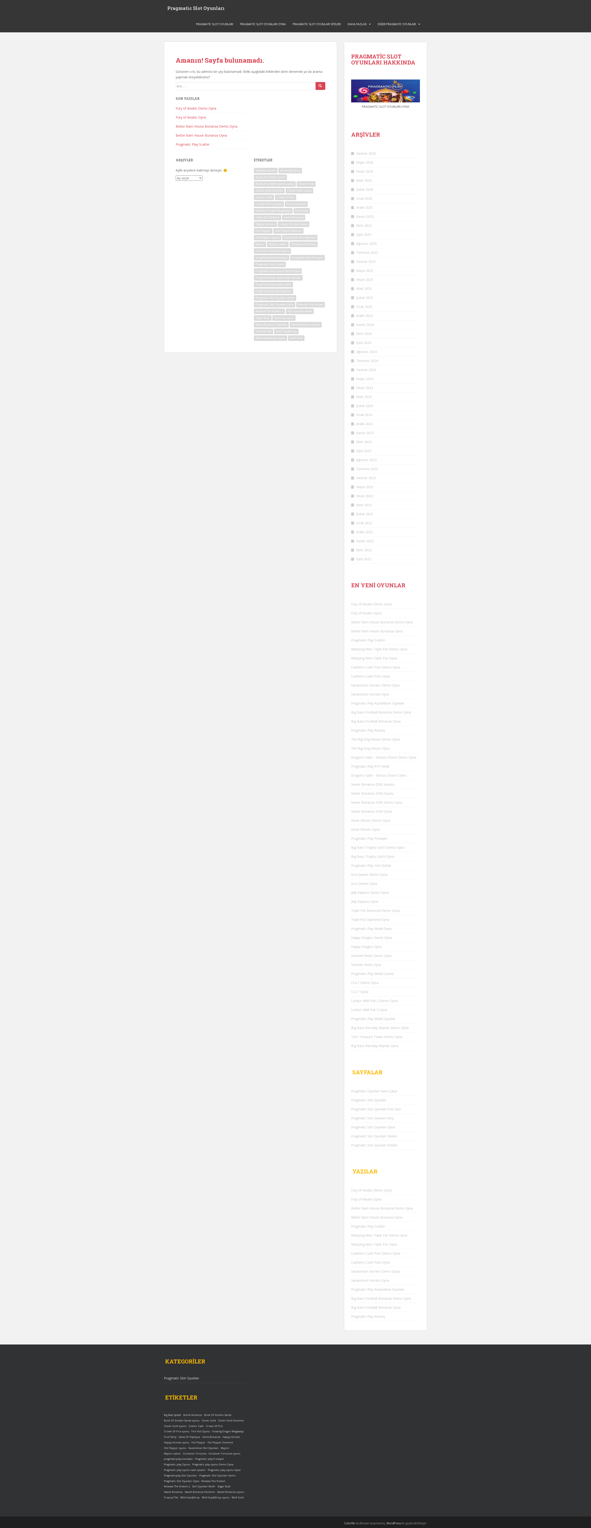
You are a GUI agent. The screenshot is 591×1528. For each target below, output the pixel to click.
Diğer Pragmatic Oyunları (397, 24)
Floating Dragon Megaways (273, 211)
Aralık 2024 (364, 315)
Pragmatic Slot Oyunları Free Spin (376, 1109)
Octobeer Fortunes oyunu (272, 251)
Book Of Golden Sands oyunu (275, 184)
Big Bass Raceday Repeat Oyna (374, 1046)
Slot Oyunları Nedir (299, 311)
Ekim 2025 (364, 225)
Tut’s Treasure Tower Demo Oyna (376, 1037)
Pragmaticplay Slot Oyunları (274, 291)
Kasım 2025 (365, 216)
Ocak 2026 (364, 198)
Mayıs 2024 (364, 379)
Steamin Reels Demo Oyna (371, 955)
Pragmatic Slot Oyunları (196, 8)
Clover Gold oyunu (299, 191)
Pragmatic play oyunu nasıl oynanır (278, 278)
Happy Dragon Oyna (366, 946)
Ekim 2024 (364, 333)
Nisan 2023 (364, 496)
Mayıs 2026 (364, 162)
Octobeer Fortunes (303, 244)
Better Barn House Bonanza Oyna (201, 135)
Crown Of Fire (286, 197)
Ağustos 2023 (366, 460)
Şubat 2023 (364, 514)
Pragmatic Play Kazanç (368, 730)
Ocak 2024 (364, 415)
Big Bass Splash (266, 170)
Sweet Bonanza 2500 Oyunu (372, 793)
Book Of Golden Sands (270, 177)
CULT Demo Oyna (365, 982)
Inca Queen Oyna (364, 883)
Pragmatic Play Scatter (193, 144)
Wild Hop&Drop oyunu (271, 338)
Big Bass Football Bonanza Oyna (376, 721)
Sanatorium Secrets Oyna (370, 694)
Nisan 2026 (364, 171)
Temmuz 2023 (367, 469)
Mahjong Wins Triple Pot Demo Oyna (379, 649)
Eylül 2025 (363, 234)
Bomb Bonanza (290, 170)
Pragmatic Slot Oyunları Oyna (263, 24)
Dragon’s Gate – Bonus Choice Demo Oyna (383, 757)
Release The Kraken (310, 304)
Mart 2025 (364, 288)
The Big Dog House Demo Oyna (375, 739)
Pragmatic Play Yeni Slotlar (371, 865)
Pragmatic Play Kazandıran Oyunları (377, 703)
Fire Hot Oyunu (296, 204)
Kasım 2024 (365, 324)
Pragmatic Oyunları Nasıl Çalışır (374, 1091)
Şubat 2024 (364, 406)
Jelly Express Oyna (364, 901)
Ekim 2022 (364, 550)
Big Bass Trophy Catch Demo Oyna (377, 847)
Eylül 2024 (363, 342)
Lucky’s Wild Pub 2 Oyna (369, 1009)
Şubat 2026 (364, 189)
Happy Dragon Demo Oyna (371, 937)
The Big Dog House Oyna (370, 748)
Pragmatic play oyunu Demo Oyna (278, 271)
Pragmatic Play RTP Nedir (370, 766)
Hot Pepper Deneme (288, 231)
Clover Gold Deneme (269, 191)
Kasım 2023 (365, 433)
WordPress (393, 1523)
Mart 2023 (364, 505)
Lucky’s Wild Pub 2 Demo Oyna (374, 1000)
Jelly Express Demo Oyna (370, 892)
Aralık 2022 (364, 532)
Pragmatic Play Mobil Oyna (371, 928)
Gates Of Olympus (268, 217)
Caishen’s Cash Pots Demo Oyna (375, 667)
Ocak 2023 (364, 523)
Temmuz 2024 (367, 360)
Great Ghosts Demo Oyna (370, 820)
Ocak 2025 (364, 306)
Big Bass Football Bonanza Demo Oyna (381, 712)
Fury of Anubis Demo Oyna (196, 108)
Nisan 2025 (364, 279)
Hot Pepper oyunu (268, 237)
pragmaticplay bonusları (272, 258)
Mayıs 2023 (364, 487)
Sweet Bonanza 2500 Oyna (371, 811)
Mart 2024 (364, 397)
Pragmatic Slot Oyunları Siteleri (317, 24)
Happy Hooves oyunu (293, 224)
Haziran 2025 (366, 261)
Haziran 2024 (366, 369)
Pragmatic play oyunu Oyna (273, 284)
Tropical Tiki (263, 331)
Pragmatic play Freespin (307, 258)
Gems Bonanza (294, 217)
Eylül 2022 (363, 559)
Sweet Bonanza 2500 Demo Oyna (376, 802)
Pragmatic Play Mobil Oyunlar (373, 1019)
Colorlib (349, 1523)
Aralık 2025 (364, 207)
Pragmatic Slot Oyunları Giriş (372, 1118)
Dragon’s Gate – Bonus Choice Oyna (378, 775)
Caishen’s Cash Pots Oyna (370, 676)
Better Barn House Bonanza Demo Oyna (206, 126)
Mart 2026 (364, 180)
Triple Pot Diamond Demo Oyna (375, 910)
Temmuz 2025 (367, 252)
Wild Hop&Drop (286, 331)
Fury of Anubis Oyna (191, 117)
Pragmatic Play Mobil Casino (372, 973)
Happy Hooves (265, 224)
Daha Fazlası (357, 24)
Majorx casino (278, 244)
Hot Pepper (263, 231)
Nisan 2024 (364, 388)
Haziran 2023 (366, 478)
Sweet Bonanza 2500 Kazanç (373, 784)
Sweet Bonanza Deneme (271, 325)
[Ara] (320, 86)
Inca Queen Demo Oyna (369, 874)
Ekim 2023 (364, 442)
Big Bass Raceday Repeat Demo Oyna (380, 1028)
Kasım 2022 (365, 541)
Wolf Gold (296, 338)
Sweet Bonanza (284, 318)
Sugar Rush (263, 318)
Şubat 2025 (364, 297)
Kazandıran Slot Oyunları (300, 237)
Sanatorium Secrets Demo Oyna (375, 685)
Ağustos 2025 (366, 243)
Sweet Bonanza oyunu (305, 325)
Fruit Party (301, 211)
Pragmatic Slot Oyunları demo (275, 298)
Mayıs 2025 (364, 270)
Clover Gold (306, 184)
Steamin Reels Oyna (366, 964)
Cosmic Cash (264, 197)
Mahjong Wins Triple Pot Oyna (374, 658)
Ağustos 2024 (366, 351)
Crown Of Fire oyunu (269, 204)
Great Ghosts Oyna (365, 829)
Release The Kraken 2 (269, 311)
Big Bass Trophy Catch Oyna (372, 856)
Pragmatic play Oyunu (270, 264)
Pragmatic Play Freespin (369, 838)
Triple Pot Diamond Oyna (370, 919)
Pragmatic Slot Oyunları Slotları (374, 1145)
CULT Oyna (359, 991)
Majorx (260, 244)
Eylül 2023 (363, 451)
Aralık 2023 (364, 424)
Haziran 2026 (366, 153)
